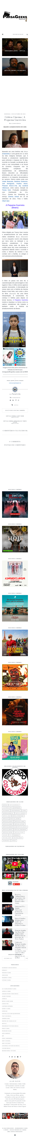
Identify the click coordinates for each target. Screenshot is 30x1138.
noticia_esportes (21, 813)
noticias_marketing (9, 826)
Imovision (5, 975)
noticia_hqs (6, 815)
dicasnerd (6, 810)
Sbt (3, 1035)
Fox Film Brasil (6, 1016)
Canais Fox (5, 1003)
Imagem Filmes (6, 972)
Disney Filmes (6, 1008)
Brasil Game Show (7, 1001)
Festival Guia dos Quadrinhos (11, 1013)
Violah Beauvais (7, 181)
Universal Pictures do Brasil (11, 1045)
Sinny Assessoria (7, 1038)
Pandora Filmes (7, 977)
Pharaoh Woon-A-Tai (9, 186)
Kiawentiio (6, 154)
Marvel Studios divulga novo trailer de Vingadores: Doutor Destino (20, 922)
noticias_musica (22, 826)
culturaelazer (7, 807)
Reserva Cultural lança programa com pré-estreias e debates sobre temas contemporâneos (20, 900)
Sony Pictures (6, 1043)
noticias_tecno (19, 832)
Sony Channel (6, 1040)
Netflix (4, 1023)
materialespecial (8, 813)
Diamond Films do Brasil (9, 967)
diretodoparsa (15, 810)
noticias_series (7, 829)
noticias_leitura (19, 824)
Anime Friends (6, 996)
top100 (14, 840)
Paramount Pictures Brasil (10, 1025)
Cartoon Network (7, 1006)
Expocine (4, 1011)
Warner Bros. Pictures (9, 1050)
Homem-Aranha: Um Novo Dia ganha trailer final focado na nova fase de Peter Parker (20, 935)
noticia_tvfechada (18, 815)
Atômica (4, 998)
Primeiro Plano (6, 1030)
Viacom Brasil (6, 1048)
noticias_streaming (20, 829)
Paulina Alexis (22, 183)
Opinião (5, 835)
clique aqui (5, 201)
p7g (11, 835)
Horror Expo (6, 1018)
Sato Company (6, 1033)
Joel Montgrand (8, 183)
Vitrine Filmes (6, 980)
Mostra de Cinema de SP (9, 1021)
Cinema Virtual (13, 196)
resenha (16, 835)
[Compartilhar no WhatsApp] (18, 400)
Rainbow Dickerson (21, 181)
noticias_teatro (7, 832)
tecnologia (6, 840)
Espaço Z (4, 970)
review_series (18, 837)
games (24, 810)
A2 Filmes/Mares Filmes (9, 988)
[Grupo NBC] (15, 1118)
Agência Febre (6, 991)
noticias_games (7, 824)
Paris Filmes (5, 1028)
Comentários (16, 123)
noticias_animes (15, 818)
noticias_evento (8, 821)
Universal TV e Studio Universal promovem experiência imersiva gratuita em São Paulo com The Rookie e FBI (20, 913)
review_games (7, 837)
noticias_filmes (19, 821)
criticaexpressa (14, 805)
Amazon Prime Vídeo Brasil (10, 993)
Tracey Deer (6, 190)
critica (16, 405)
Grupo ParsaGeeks (17, 1131)
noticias (5, 818)
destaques (17, 807)
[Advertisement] (15, 92)
